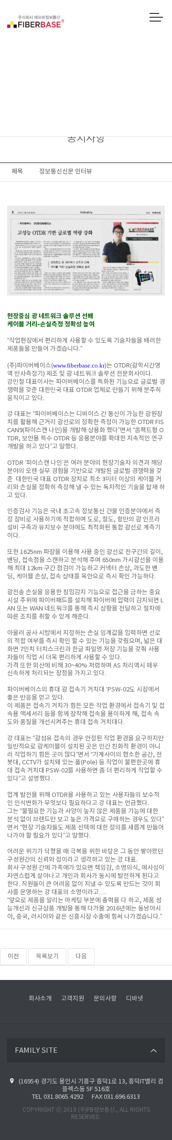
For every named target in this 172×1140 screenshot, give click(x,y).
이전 (13, 956)
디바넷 (134, 998)
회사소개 (40, 998)
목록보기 (47, 956)
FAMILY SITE (36, 1051)
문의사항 (105, 998)
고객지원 (72, 998)
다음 (81, 956)
